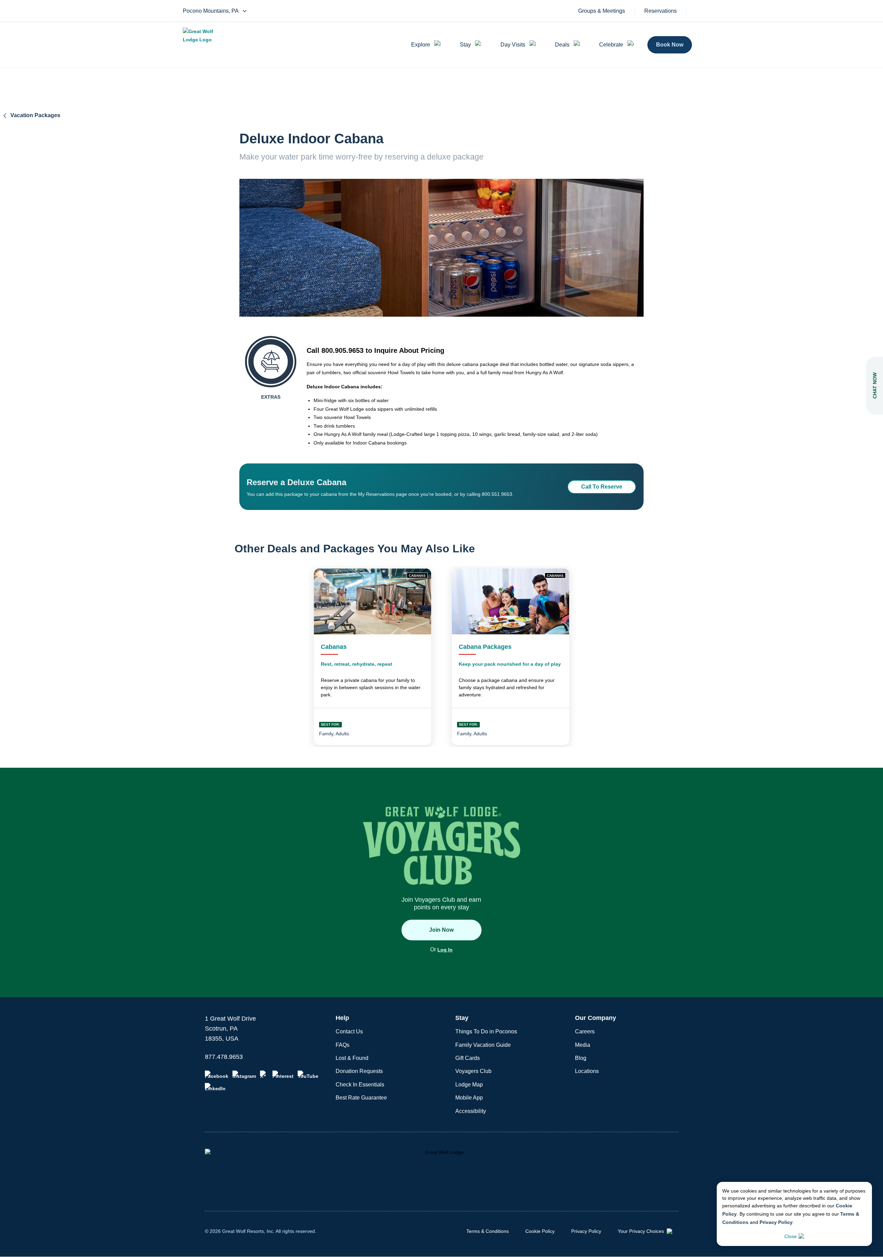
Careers (585, 1031)
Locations (587, 1071)
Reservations (660, 11)
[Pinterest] (283, 1075)
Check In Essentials (360, 1084)
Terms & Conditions (487, 1231)
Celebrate (611, 45)
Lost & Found (352, 1058)
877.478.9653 (224, 1056)
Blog (580, 1058)
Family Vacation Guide (483, 1045)
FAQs (342, 1045)
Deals (562, 45)
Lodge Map (469, 1084)
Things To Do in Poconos (486, 1031)
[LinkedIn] (215, 1087)
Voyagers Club (473, 1071)
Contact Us (349, 1031)
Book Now (669, 45)
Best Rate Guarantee (361, 1098)
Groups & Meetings (601, 11)
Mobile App (469, 1098)
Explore (420, 45)
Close (790, 1236)
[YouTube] (308, 1075)
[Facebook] (216, 1075)
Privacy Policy (776, 1222)
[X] (264, 1075)
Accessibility (470, 1111)
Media (582, 1045)
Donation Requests (359, 1071)
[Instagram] (244, 1075)
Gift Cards (467, 1058)
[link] (372, 657)
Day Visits (512, 45)
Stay (465, 45)
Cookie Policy (540, 1231)
